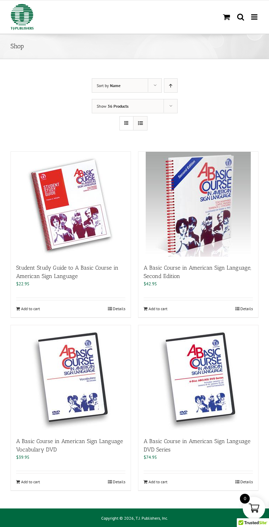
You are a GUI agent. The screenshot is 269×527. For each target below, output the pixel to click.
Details (119, 308)
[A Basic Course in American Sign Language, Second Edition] (198, 204)
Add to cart (30, 308)
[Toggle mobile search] (240, 17)
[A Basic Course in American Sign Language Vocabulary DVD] (71, 377)
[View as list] (140, 123)
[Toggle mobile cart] (226, 17)
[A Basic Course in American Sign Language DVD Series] (198, 377)
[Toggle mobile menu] (254, 17)
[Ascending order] (171, 85)
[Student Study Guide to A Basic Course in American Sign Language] (71, 204)
